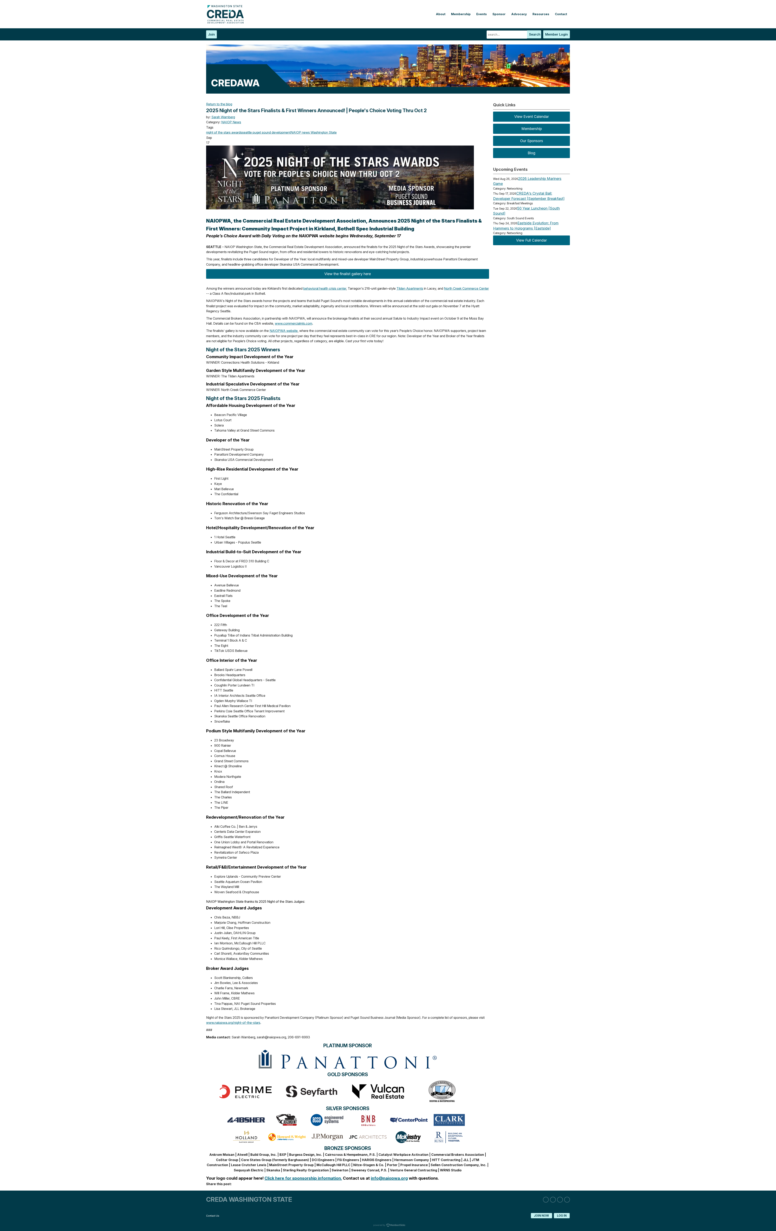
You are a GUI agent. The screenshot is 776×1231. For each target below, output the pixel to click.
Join (211, 34)
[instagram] (553, 1199)
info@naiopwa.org (389, 1178)
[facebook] (560, 1199)
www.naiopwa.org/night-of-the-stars (233, 1023)
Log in (562, 1215)
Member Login (556, 34)
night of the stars (218, 132)
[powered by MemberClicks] (388, 1226)
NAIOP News (231, 122)
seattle (247, 132)
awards (236, 132)
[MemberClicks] (226, 22)
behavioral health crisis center (324, 288)
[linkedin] (546, 1199)
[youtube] (567, 1199)
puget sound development (271, 132)
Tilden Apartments (409, 288)
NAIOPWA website (284, 331)
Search (534, 34)
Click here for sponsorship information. (303, 1178)
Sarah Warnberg (223, 117)
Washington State (323, 132)
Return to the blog (219, 104)
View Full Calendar (531, 240)
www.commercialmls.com (293, 323)
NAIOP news (300, 132)
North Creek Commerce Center (466, 288)
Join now (541, 1215)
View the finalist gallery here (347, 274)
